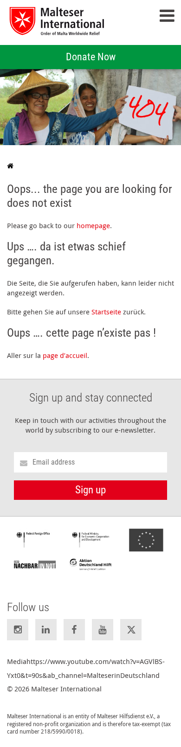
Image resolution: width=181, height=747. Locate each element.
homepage (93, 225)
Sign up (90, 490)
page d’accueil (65, 355)
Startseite (106, 311)
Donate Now (91, 57)
